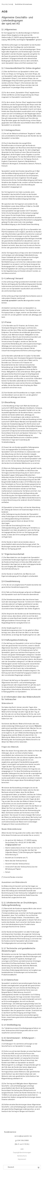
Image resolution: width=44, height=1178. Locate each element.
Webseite (38, 726)
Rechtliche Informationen (23, 4)
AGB (22, 1149)
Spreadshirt (30, 40)
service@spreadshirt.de (23, 1136)
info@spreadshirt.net (13, 845)
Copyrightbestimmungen (22, 1152)
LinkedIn (10, 1117)
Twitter (7, 1117)
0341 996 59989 (23, 1140)
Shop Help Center (7, 4)
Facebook (3, 1117)
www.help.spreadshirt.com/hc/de (14, 300)
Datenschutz (22, 1156)
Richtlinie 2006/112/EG (28, 367)
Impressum (22, 1159)
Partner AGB (31, 116)
